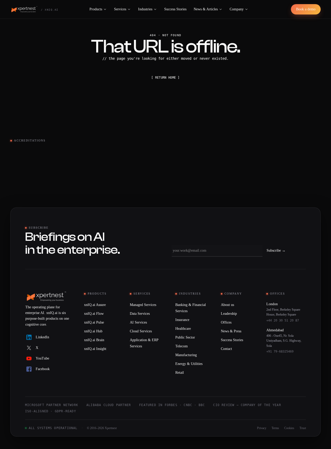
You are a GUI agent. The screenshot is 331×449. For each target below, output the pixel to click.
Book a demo (305, 9)
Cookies (289, 428)
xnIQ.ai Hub (93, 331)
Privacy (261, 428)
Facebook (43, 369)
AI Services (138, 322)
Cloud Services (141, 331)
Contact (226, 349)
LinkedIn (42, 337)
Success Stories (175, 9)
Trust (302, 428)
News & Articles (206, 9)
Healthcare (183, 329)
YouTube (42, 358)
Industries (145, 9)
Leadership (229, 314)
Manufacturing (186, 355)
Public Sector (185, 337)
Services (120, 9)
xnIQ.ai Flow (94, 314)
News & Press (231, 331)
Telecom (181, 346)
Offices (226, 322)
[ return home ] (165, 77)
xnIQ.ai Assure (95, 305)
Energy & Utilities (188, 364)
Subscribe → (276, 250)
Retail (179, 373)
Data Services (140, 314)
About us (227, 305)
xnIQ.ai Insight (95, 349)
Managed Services (143, 305)
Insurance (182, 320)
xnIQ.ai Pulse (94, 322)
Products (95, 9)
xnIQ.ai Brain (94, 340)
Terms (275, 428)
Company (237, 9)
